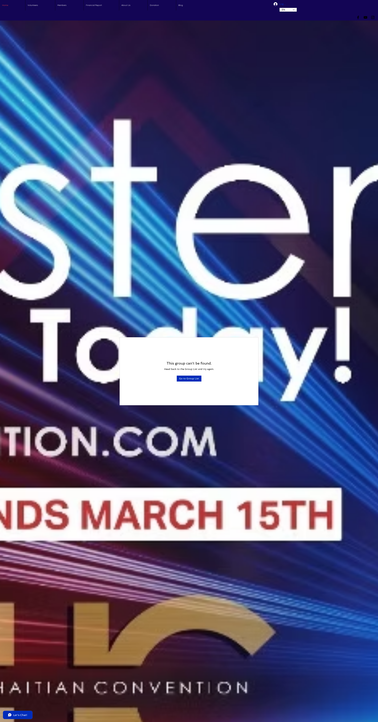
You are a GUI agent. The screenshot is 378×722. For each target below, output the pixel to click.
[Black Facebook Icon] (358, 17)
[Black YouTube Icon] (365, 17)
